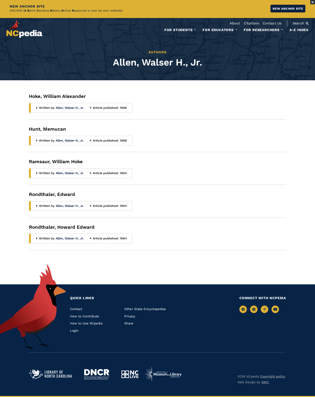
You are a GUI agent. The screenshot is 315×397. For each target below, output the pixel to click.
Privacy (129, 316)
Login (74, 331)
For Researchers (261, 30)
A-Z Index (299, 30)
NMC (265, 382)
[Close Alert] (312, 2)
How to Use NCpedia (86, 323)
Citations (251, 23)
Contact (76, 309)
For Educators (217, 30)
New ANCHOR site (288, 8)
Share (128, 323)
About (235, 23)
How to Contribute (84, 316)
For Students (178, 30)
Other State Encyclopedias (145, 309)
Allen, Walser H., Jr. (70, 107)
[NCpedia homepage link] (24, 29)
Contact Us (272, 23)
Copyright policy (272, 376)
